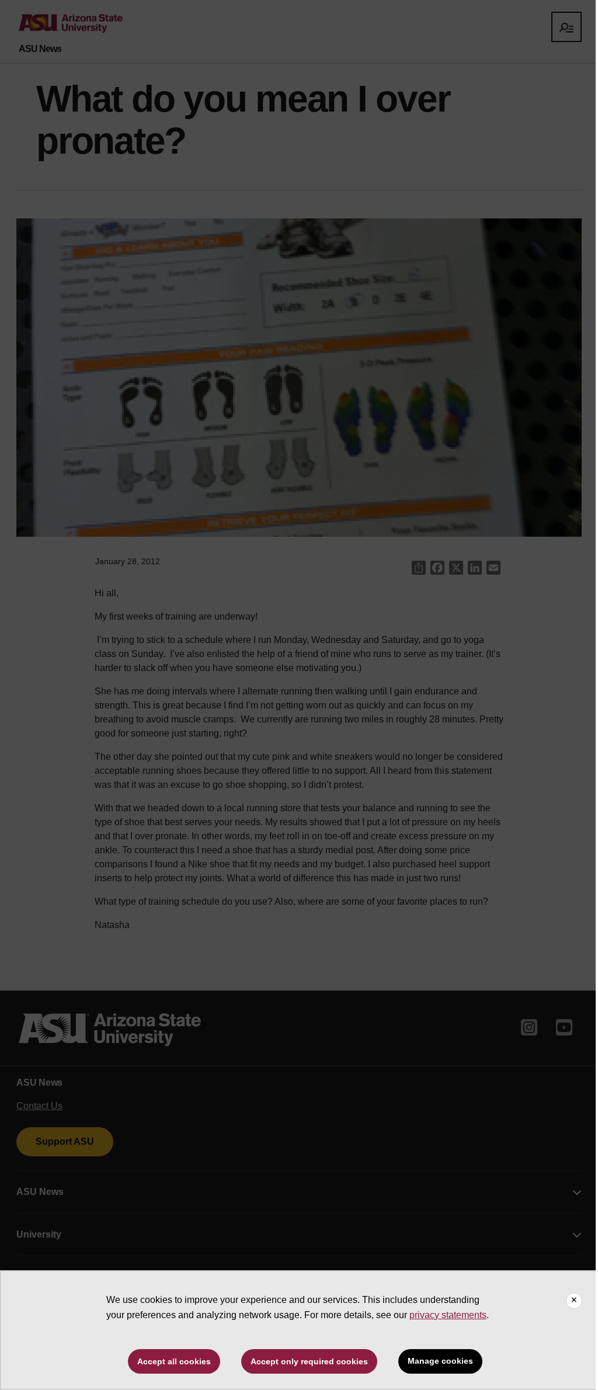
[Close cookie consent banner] (574, 1300)
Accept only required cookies (309, 1361)
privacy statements (447, 1315)
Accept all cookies (174, 1361)
